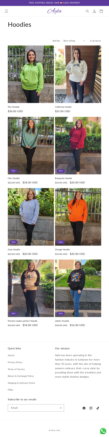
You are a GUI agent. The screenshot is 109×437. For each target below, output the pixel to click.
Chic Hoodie (14, 178)
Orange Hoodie (62, 249)
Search (11, 355)
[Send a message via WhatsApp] (103, 431)
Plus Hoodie (13, 107)
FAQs (10, 389)
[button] (6, 11)
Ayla (58, 430)
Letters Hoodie (62, 321)
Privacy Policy (15, 362)
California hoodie (63, 107)
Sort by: (56, 40)
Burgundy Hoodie (63, 178)
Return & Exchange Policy (21, 376)
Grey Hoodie (14, 249)
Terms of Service (16, 369)
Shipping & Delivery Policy (21, 383)
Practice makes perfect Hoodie (22, 321)
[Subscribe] (60, 408)
